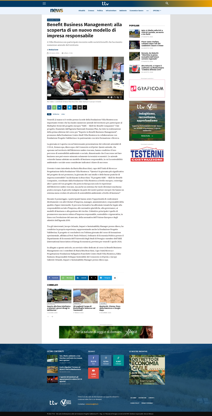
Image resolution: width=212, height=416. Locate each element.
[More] (115, 278)
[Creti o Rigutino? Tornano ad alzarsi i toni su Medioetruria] (52, 369)
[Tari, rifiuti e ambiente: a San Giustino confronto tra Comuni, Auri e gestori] (52, 358)
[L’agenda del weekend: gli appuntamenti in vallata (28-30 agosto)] (52, 379)
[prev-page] (48, 316)
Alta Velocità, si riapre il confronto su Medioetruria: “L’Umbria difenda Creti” (152, 68)
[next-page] (52, 316)
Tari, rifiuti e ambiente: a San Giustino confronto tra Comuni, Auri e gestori (71, 358)
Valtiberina (56, 114)
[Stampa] (80, 107)
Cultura (103, 303)
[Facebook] (49, 107)
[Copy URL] (85, 107)
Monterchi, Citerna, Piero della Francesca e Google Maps (109, 308)
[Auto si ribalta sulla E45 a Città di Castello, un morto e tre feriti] (134, 33)
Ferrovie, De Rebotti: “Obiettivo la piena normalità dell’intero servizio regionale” (150, 56)
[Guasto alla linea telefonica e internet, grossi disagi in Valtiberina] (59, 296)
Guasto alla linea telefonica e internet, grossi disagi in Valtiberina (58, 308)
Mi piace (93, 355)
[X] (64, 107)
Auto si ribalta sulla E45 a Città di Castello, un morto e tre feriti (152, 32)
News (56, 10)
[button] (167, 3)
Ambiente (77, 303)
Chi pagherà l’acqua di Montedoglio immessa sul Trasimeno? (84, 308)
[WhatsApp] (54, 107)
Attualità (51, 303)
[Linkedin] (59, 107)
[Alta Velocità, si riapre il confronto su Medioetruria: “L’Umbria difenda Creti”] (134, 69)
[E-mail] (74, 107)
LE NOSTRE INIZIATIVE (138, 351)
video (63, 114)
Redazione (53, 50)
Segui (106, 355)
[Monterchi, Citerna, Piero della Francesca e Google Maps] (111, 296)
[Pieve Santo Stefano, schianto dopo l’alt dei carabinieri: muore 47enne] (134, 45)
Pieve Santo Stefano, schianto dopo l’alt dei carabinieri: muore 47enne (152, 44)
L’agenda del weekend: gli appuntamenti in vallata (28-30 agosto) (71, 379)
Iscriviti (93, 368)
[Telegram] (69, 107)
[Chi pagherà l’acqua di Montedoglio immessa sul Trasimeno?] (85, 296)
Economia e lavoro (54, 20)
